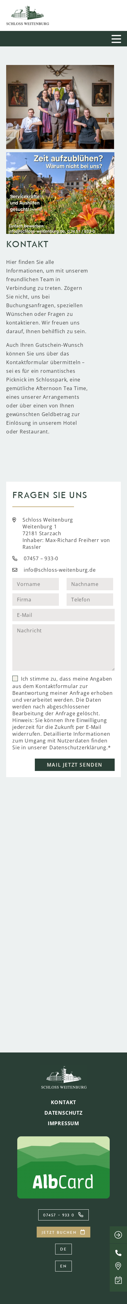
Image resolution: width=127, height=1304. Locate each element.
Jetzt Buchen (59, 1232)
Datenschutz (63, 1112)
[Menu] (117, 38)
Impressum (63, 1123)
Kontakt (63, 1102)
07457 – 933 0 (59, 1214)
